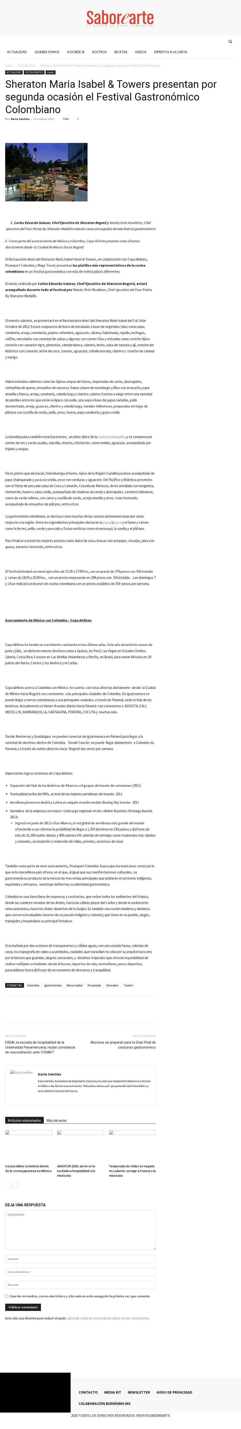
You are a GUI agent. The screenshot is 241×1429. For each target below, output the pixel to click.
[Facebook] (194, 41)
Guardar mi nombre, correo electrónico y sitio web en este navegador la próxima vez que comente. (80, 1296)
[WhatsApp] (42, 129)
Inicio (8, 66)
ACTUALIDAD (26, 66)
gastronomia (52, 985)
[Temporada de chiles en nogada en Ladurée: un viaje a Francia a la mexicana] (132, 1146)
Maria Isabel (75, 985)
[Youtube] (220, 41)
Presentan (94, 985)
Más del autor (57, 1120)
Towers (128, 985)
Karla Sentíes (20, 119)
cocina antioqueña (111, 436)
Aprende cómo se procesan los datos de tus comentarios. (108, 1318)
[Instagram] (203, 41)
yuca (118, 522)
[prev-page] (8, 1185)
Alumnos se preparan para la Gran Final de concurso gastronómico (123, 1044)
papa (106, 522)
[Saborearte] (120, 17)
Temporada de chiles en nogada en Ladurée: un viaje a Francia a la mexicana (132, 1170)
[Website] (75, 1099)
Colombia (33, 985)
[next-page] (16, 1185)
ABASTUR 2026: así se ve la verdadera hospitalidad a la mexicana (76, 1170)
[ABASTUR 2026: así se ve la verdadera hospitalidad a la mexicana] (80, 1146)
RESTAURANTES (34, 72)
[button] (230, 41)
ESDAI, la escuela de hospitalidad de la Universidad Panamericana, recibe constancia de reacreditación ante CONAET (40, 1047)
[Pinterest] (31, 129)
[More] (53, 129)
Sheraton (112, 985)
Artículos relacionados (24, 1120)
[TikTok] (66, 1099)
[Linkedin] (58, 1099)
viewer (50, 72)
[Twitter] (211, 41)
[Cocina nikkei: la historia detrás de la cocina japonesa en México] (28, 1146)
